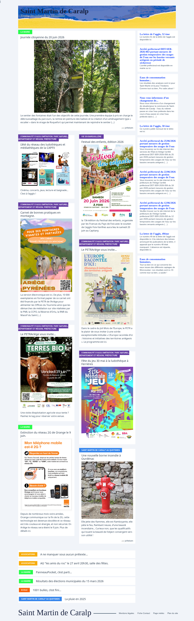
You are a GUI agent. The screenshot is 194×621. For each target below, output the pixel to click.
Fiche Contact (143, 613)
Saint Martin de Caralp (54, 11)
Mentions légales (126, 613)
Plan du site (172, 613)
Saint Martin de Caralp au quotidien (100, 450)
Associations (28, 554)
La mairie (25, 32)
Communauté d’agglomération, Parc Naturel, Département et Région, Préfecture (43, 137)
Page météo (158, 613)
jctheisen (129, 128)
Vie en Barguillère (91, 136)
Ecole (24, 590)
